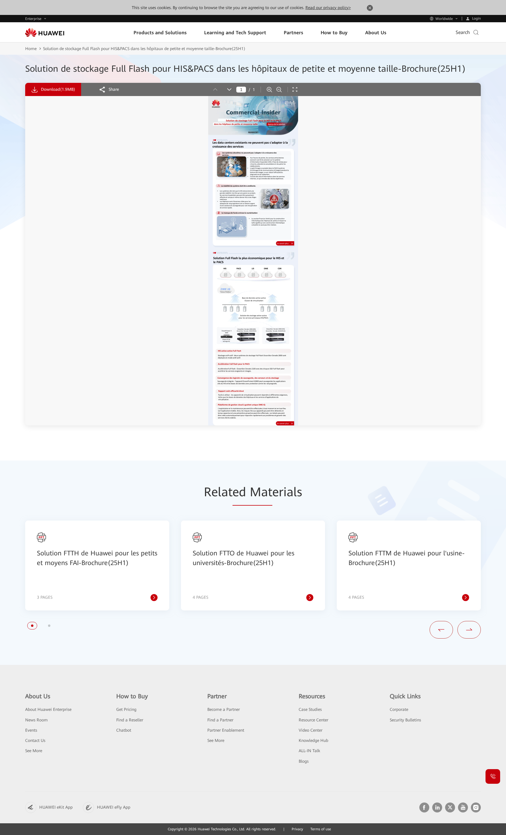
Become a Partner (223, 709)
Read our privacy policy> (328, 7)
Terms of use (320, 829)
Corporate (399, 709)
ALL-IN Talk (309, 750)
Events (31, 730)
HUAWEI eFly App (113, 807)
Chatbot (123, 730)
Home (31, 48)
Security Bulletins (405, 720)
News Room (36, 720)
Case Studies (310, 709)
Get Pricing (126, 709)
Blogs (304, 761)
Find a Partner (220, 720)
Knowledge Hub (313, 740)
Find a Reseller (129, 720)
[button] (32, 625)
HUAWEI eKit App (56, 807)
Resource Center (313, 720)
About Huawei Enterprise (48, 709)
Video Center (310, 730)
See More (33, 750)
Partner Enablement (225, 730)
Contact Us (35, 740)
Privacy (297, 829)
